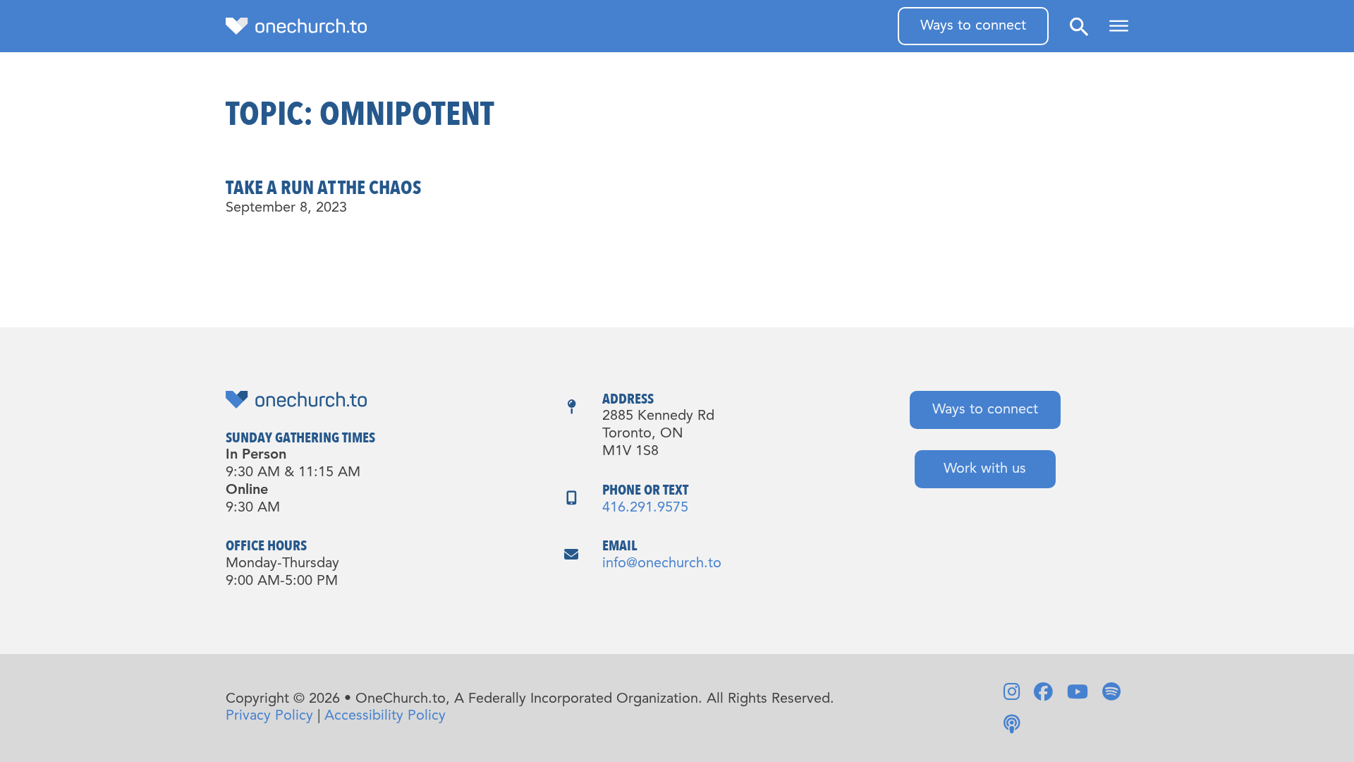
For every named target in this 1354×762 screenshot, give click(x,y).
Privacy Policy (269, 716)
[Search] (1079, 26)
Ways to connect (973, 26)
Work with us (985, 469)
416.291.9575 (645, 508)
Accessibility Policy (385, 716)
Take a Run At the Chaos (323, 188)
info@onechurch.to (661, 564)
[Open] (1118, 26)
